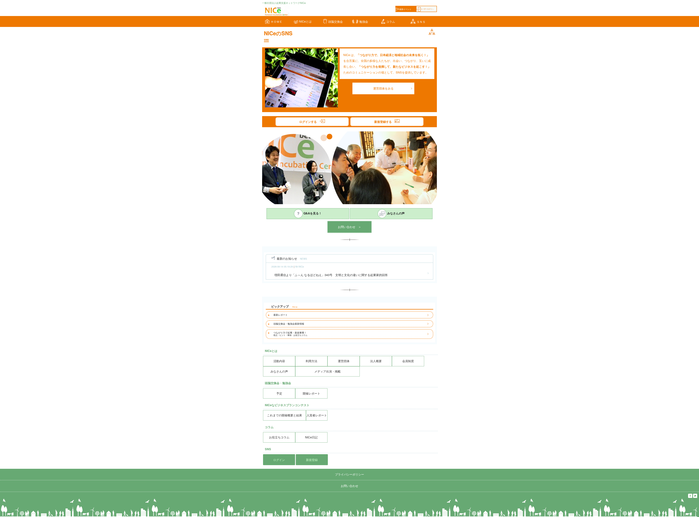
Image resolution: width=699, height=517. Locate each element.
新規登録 (312, 460)
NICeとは (305, 21)
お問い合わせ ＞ (349, 227)
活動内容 (279, 361)
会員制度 (408, 361)
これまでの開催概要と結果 (284, 415)
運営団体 (344, 361)
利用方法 (311, 361)
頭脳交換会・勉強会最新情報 (288, 323)
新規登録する (384, 122)
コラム (390, 21)
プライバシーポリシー (349, 474)
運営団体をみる (383, 88)
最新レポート (280, 314)
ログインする (309, 122)
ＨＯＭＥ (276, 21)
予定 (279, 393)
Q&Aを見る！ (312, 213)
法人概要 (376, 361)
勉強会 (363, 21)
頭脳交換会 (335, 21)
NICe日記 (311, 437)
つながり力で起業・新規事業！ (290, 334)
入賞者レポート (317, 415)
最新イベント (405, 9)
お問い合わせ (349, 486)
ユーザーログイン (427, 9)
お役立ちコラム (279, 437)
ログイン (279, 460)
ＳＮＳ (421, 22)
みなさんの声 (395, 213)
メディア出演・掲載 (327, 371)
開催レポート (311, 393)
